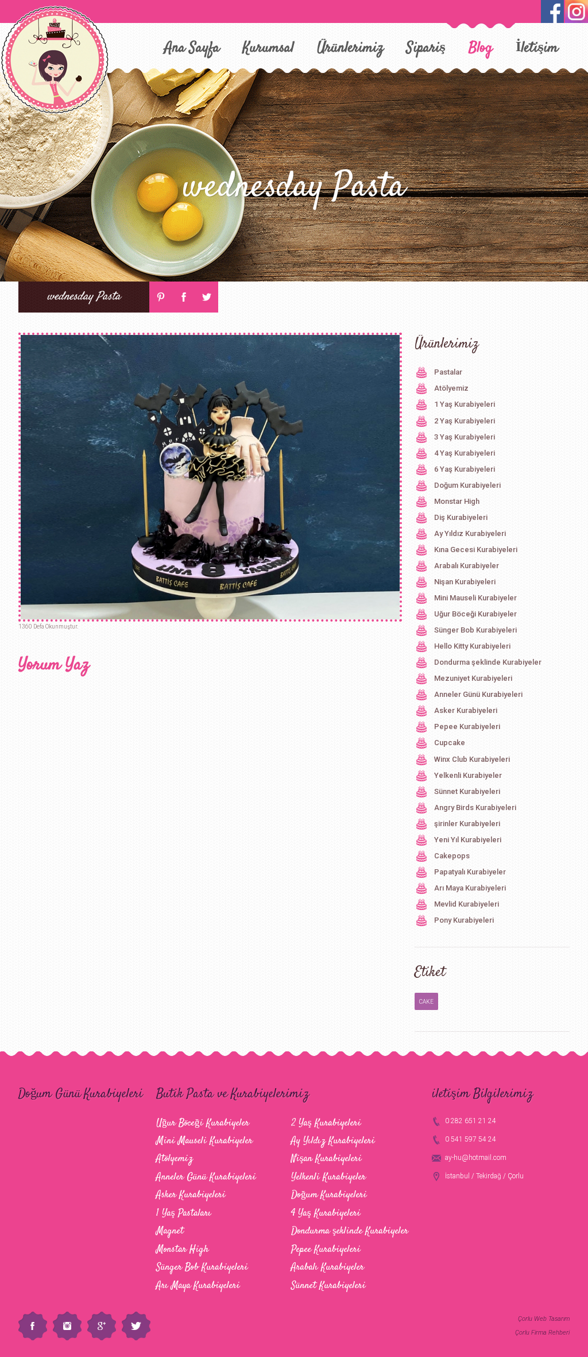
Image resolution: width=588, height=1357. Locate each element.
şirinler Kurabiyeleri (467, 823)
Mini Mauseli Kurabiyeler (475, 597)
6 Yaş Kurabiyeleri (464, 469)
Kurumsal (268, 48)
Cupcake (449, 742)
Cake (426, 1002)
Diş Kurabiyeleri (461, 517)
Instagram (67, 1326)
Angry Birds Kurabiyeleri (475, 807)
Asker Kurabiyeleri (465, 710)
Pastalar (448, 372)
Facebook (183, 297)
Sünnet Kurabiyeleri (467, 791)
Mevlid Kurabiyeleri (466, 904)
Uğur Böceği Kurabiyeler (475, 614)
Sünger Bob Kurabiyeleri (475, 630)
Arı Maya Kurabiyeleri (470, 888)
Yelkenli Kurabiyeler (468, 775)
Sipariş (426, 48)
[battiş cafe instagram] (552, 11)
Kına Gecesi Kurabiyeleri (475, 549)
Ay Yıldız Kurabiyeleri (470, 533)
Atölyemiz (451, 388)
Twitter (206, 297)
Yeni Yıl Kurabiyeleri (467, 839)
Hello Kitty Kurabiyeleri (472, 646)
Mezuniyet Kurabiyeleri (473, 678)
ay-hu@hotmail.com (475, 1158)
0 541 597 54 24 (470, 1139)
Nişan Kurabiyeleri (465, 581)
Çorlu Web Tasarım (544, 1319)
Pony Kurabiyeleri (464, 920)
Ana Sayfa (192, 48)
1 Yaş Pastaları (183, 1213)
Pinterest (160, 297)
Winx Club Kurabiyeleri (472, 759)
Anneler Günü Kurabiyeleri (478, 694)
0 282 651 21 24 (470, 1121)
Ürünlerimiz (350, 48)
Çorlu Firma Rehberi (542, 1332)
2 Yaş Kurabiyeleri (464, 421)
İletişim (537, 48)
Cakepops (452, 855)
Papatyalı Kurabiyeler (470, 872)
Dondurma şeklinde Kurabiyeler (487, 662)
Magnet (170, 1231)
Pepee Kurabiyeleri (467, 726)
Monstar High (456, 501)
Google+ (101, 1326)
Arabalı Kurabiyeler (466, 565)
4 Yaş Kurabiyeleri (464, 453)
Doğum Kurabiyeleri (467, 485)
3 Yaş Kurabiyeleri (464, 437)
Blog (481, 48)
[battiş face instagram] (576, 11)
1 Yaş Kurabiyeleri (464, 404)
